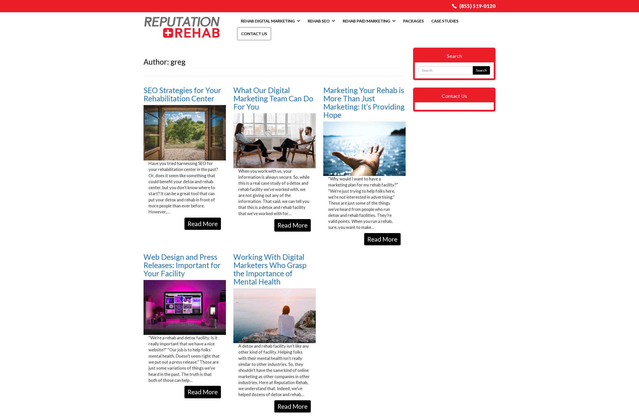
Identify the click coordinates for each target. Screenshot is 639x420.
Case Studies (445, 20)
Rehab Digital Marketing (268, 20)
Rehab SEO (319, 20)
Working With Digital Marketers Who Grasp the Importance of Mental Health (270, 269)
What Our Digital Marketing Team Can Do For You (273, 98)
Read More (203, 223)
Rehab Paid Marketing (367, 20)
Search (481, 70)
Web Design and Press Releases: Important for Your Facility (182, 265)
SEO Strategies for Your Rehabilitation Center (182, 94)
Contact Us (254, 33)
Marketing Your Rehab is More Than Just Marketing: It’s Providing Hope (364, 102)
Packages (413, 20)
